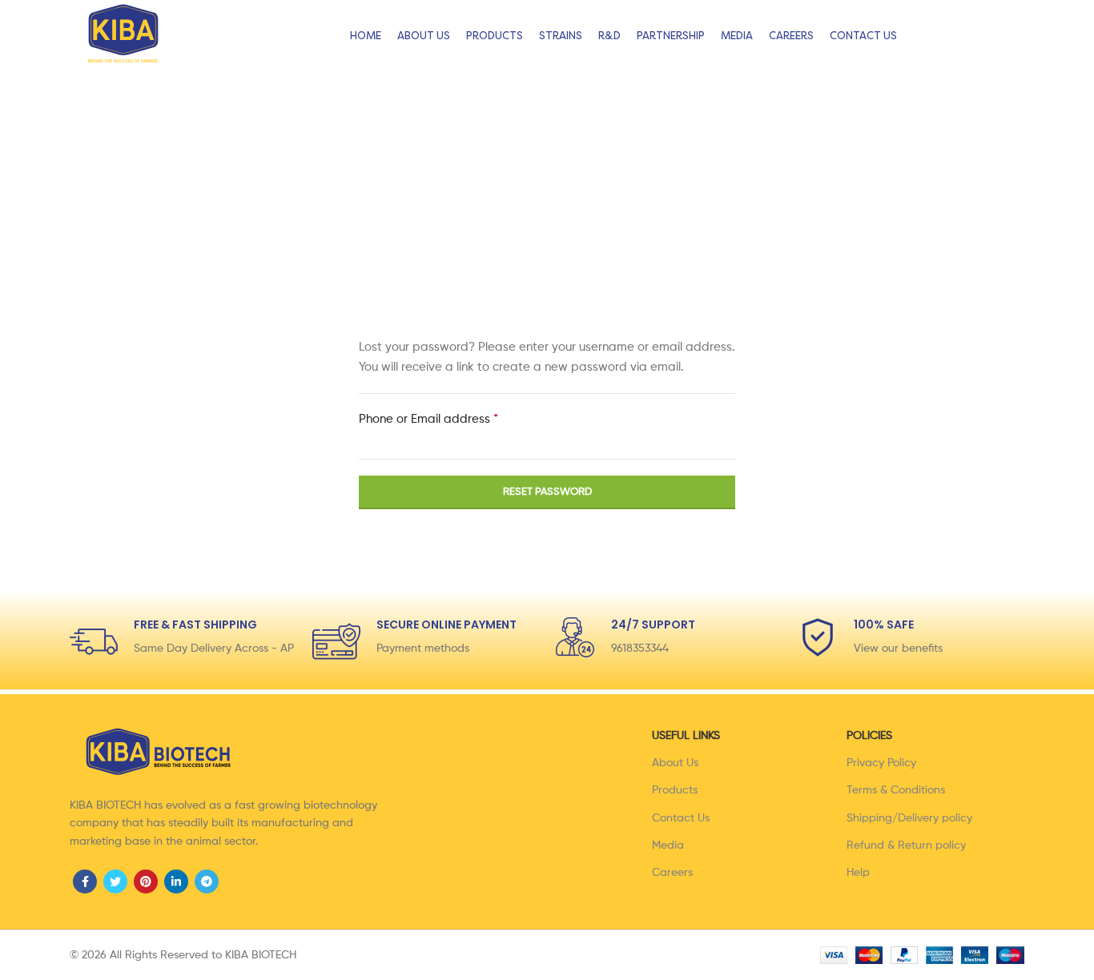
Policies (869, 735)
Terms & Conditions (896, 790)
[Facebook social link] (85, 882)
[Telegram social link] (207, 882)
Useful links (686, 735)
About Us (675, 763)
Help (858, 872)
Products (675, 790)
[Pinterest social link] (146, 882)
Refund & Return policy (906, 845)
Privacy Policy (881, 763)
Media (668, 845)
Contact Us (681, 818)
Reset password (547, 492)
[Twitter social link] (115, 882)
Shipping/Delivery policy (909, 818)
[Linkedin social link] (176, 882)
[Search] (1047, 36)
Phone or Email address (453, 418)
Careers (672, 872)
